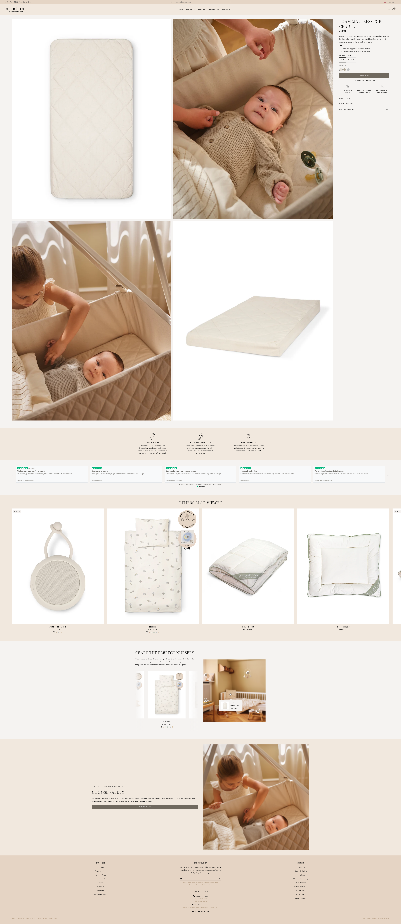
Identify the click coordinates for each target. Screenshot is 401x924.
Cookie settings (300, 898)
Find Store (100, 886)
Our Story (100, 867)
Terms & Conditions (18, 919)
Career (100, 882)
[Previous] (139, 694)
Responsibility (100, 871)
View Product (233, 708)
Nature (341, 69)
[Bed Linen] (153, 566)
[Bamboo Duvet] (248, 566)
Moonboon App (100, 894)
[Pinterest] (202, 911)
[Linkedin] (208, 910)
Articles (225, 9)
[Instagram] (196, 910)
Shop (179, 9)
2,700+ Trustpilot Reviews (22, 2)
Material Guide (100, 875)
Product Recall (301, 894)
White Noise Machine (57, 627)
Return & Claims (301, 871)
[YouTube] (199, 910)
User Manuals (301, 882)
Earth (344, 69)
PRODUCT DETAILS (346, 103)
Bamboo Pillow (343, 627)
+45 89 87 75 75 (202, 896)
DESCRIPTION (344, 98)
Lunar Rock (348, 69)
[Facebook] (193, 910)
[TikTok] (205, 911)
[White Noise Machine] (58, 566)
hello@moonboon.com (202, 905)
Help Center (300, 890)
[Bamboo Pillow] (343, 566)
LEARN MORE (100, 863)
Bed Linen (152, 627)
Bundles (201, 9)
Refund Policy (42, 919)
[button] (145, 807)
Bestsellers (190, 9)
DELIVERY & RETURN (346, 109)
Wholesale (100, 890)
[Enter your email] (219, 878)
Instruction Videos (300, 886)
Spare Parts (301, 875)
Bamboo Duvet (248, 627)
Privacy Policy (30, 919)
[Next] (195, 694)
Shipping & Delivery (300, 879)
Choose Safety (100, 879)
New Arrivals (213, 9)
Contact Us (301, 867)
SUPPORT (300, 863)
